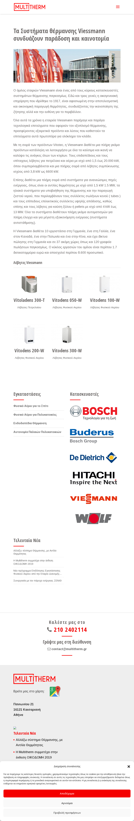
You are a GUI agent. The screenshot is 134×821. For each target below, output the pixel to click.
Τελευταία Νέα (26, 540)
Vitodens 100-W (105, 300)
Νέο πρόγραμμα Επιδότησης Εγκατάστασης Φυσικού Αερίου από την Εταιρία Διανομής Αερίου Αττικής (36, 572)
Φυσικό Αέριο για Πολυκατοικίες (35, 414)
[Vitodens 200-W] (29, 334)
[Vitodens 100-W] (105, 284)
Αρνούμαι (67, 803)
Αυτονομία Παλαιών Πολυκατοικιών (37, 431)
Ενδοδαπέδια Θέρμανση (30, 423)
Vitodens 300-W (67, 350)
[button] (129, 766)
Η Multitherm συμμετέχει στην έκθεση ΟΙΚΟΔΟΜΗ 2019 (33, 562)
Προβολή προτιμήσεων (67, 812)
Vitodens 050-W (67, 300)
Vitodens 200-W (29, 350)
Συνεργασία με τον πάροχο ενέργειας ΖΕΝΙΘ (37, 580)
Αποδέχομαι (67, 793)
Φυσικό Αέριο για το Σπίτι (30, 405)
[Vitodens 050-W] (67, 284)
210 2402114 (70, 629)
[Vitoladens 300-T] (29, 284)
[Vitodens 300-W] (67, 334)
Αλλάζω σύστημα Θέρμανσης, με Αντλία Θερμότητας (34, 552)
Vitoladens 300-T (29, 300)
